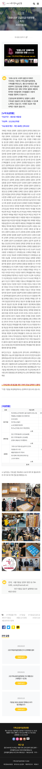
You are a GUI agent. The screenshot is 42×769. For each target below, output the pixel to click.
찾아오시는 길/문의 (19, 764)
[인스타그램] (24, 740)
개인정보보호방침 (8, 764)
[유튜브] (21, 740)
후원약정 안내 (29, 764)
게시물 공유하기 (20, 37)
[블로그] (28, 740)
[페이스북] (14, 740)
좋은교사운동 (22, 618)
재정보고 (36, 764)
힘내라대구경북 (8, 620)
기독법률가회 (11, 615)
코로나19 (36, 618)
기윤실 (22, 615)
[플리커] (17, 740)
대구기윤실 (7, 618)
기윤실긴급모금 (34, 615)
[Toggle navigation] (38, 3)
